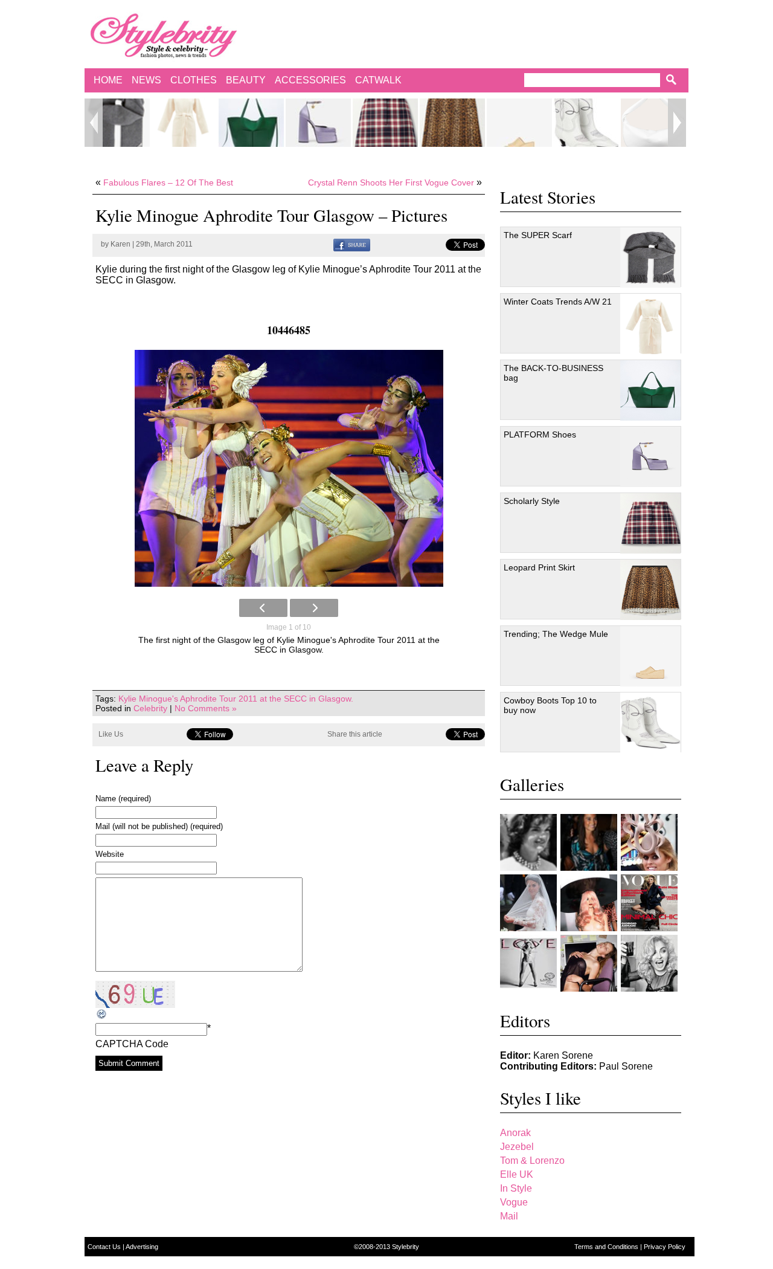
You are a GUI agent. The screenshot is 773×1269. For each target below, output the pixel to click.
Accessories (310, 80)
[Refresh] (102, 1014)
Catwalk (378, 80)
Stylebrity (405, 1246)
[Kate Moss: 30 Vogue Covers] (649, 902)
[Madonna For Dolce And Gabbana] (649, 963)
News (146, 80)
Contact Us (105, 1246)
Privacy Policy (664, 1246)
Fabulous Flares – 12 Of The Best (168, 182)
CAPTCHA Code (131, 1044)
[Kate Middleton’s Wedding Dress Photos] (528, 902)
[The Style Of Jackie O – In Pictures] (528, 842)
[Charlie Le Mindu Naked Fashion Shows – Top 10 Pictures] (588, 902)
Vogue (514, 1202)
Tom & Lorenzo (532, 1160)
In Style (516, 1188)
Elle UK (516, 1174)
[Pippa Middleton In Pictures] (588, 842)
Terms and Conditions (607, 1246)
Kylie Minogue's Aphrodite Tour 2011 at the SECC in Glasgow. (235, 698)
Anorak (515, 1133)
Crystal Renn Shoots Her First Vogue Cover (391, 182)
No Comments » (206, 708)
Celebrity (150, 708)
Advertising (142, 1246)
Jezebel (517, 1146)
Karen (120, 244)
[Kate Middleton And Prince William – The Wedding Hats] (649, 842)
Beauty (246, 80)
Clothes (193, 80)
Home (108, 80)
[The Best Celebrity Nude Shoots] (528, 963)
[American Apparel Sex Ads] (588, 963)
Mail (509, 1216)
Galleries (532, 784)
